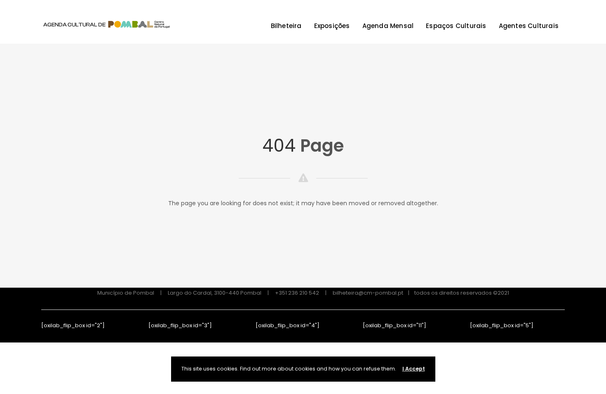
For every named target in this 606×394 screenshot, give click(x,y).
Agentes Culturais (529, 25)
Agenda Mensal (388, 25)
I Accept (413, 368)
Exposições (332, 25)
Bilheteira (286, 25)
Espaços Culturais (456, 25)
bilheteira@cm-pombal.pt (368, 293)
